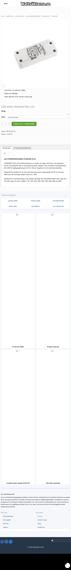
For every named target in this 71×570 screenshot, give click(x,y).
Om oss (40, 516)
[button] (4, 4)
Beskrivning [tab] (7, 148)
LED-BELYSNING (19, 16)
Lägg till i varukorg (24, 124)
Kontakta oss (41, 527)
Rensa (68, 114)
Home (2, 16)
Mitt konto (6, 523)
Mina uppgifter (7, 520)
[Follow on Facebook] (2, 542)
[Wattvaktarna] (35, 4)
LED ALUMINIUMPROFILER (33, 16)
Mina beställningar (8, 516)
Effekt (3, 117)
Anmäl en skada (42, 520)
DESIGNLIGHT (45, 16)
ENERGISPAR (9, 16)
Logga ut (5, 527)
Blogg (39, 523)
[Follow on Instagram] (6, 542)
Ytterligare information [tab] (22, 148)
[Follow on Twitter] (11, 542)
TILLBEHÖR (54, 16)
